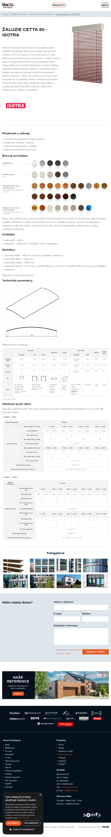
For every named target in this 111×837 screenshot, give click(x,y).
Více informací (24, 818)
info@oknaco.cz (70, 790)
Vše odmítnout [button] (31, 823)
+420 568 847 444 (69, 787)
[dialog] (23, 813)
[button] (23, 830)
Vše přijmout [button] (13, 823)
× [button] (40, 795)
